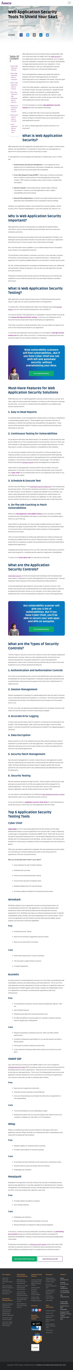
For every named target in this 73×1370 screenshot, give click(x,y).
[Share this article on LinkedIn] (40, 35)
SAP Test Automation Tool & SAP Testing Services (22, 1299)
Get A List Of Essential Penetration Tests (51, 1285)
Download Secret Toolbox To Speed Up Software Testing (51, 1279)
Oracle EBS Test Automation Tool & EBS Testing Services (22, 1293)
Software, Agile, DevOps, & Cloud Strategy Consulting (36, 1298)
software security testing (38, 1244)
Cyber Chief (15, 473)
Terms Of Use (49, 1332)
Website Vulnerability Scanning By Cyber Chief (51, 1365)
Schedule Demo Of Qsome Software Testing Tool (50, 1291)
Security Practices (50, 1310)
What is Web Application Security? (14, 68)
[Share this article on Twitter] (27, 35)
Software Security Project (16, 1067)
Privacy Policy (49, 1330)
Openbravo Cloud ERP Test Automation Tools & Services (22, 1287)
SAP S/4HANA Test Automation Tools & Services (22, 1305)
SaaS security (55, 56)
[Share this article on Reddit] (47, 35)
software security (28, 462)
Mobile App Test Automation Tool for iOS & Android (7, 1291)
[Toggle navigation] (69, 2)
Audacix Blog (49, 1300)
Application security (14, 576)
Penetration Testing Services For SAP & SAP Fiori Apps (7, 1323)
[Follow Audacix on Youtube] (39, 1310)
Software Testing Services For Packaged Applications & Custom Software (35, 1291)
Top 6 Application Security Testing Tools (14, 128)
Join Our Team (49, 1313)
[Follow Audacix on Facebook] (33, 1310)
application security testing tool (40, 486)
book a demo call (24, 557)
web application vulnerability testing (28, 514)
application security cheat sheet (36, 802)
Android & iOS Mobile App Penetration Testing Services (7, 1305)
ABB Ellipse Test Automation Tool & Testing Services (21, 1281)
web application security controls (53, 794)
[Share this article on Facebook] (21, 35)
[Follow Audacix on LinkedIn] (36, 1310)
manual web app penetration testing (24, 317)
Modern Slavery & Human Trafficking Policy (50, 1325)
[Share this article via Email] (34, 35)
